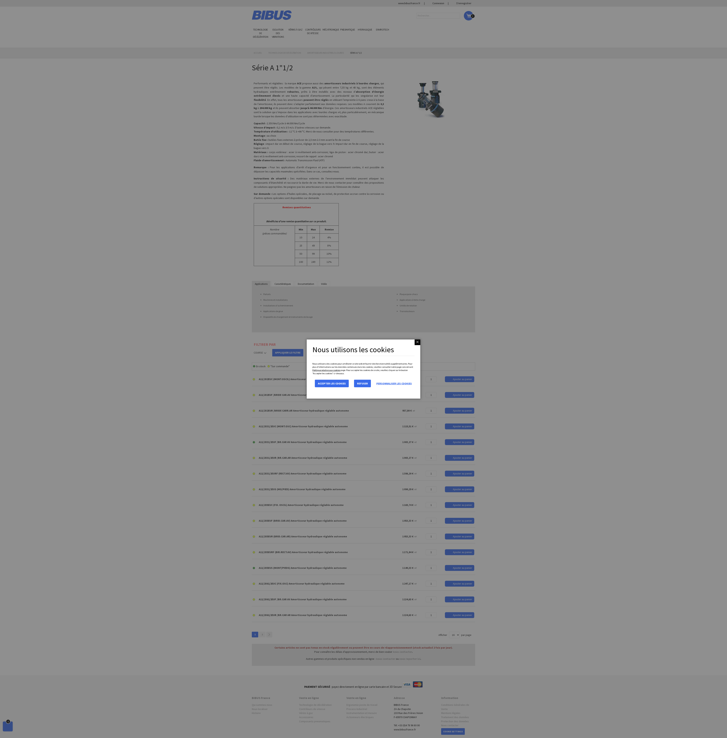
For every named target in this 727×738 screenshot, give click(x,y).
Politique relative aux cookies (326, 370)
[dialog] (363, 369)
